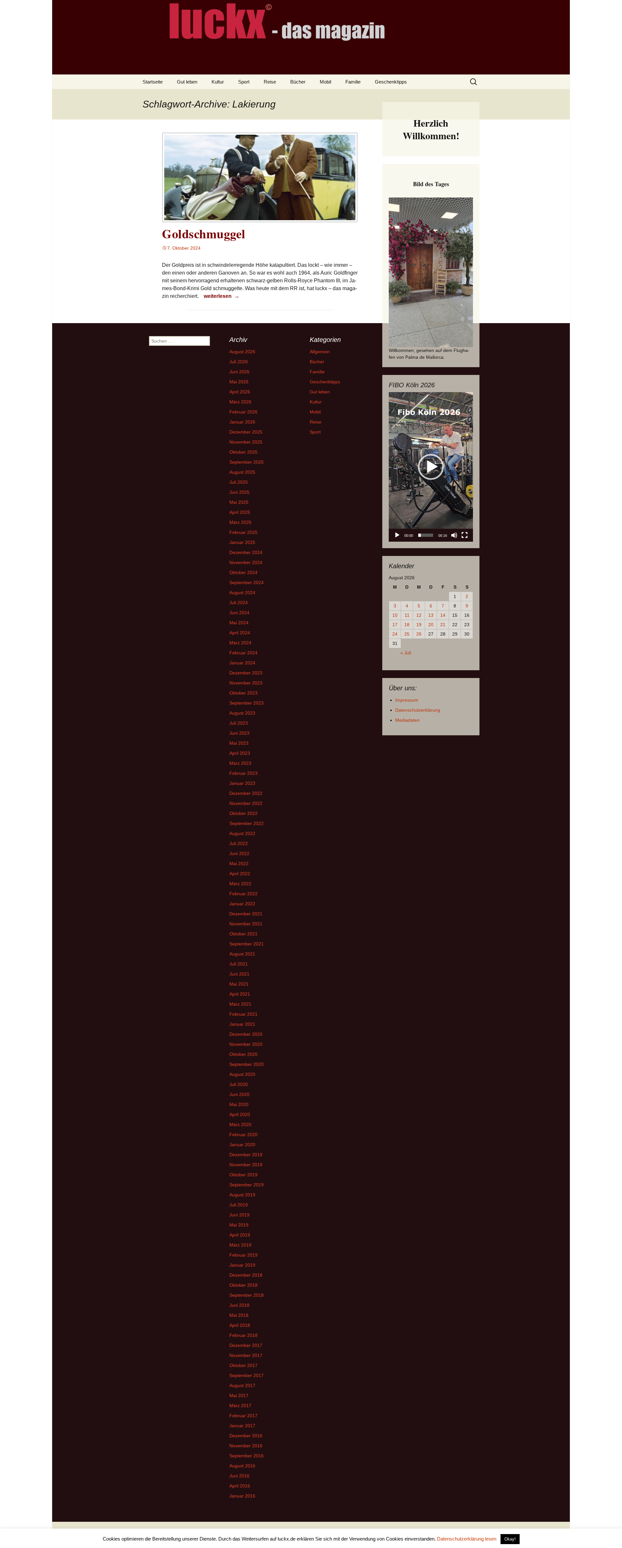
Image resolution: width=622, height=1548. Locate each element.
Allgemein (320, 351)
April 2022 (239, 873)
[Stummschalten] (454, 535)
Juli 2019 (238, 1204)
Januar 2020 (242, 1144)
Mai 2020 (238, 1104)
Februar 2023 (243, 773)
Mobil (325, 82)
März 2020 (240, 1124)
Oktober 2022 (243, 813)
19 (418, 624)
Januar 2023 (242, 783)
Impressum (406, 700)
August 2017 (242, 1385)
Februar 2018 (243, 1335)
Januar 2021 (242, 1024)
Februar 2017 (243, 1415)
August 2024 (242, 592)
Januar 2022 (242, 903)
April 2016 (239, 1485)
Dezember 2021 (245, 913)
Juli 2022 (238, 843)
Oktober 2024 (243, 572)
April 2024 (239, 632)
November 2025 (245, 442)
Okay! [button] (510, 1539)
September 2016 (246, 1455)
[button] (431, 467)
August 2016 (242, 1465)
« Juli (405, 652)
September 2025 (246, 462)
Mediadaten (407, 720)
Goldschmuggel (204, 234)
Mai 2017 (238, 1395)
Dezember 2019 (245, 1154)
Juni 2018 (239, 1305)
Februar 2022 (243, 893)
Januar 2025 (242, 542)
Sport (243, 82)
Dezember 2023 (245, 672)
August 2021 (242, 953)
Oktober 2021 (243, 933)
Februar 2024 (243, 652)
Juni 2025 (239, 492)
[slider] (425, 535)
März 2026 (240, 401)
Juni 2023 (239, 733)
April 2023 (239, 753)
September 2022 (246, 823)
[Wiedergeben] (397, 535)
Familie (353, 82)
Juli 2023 (238, 723)
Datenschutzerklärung (417, 710)
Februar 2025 (243, 532)
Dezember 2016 (245, 1435)
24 (394, 634)
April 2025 (239, 512)
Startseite (153, 82)
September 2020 (246, 1064)
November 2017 (245, 1355)
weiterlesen (222, 296)
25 (406, 634)
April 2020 (239, 1114)
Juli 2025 (238, 482)
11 (407, 615)
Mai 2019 (238, 1224)
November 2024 (245, 562)
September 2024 (246, 582)
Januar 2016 (242, 1495)
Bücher (297, 82)
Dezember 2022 (245, 793)
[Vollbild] (464, 535)
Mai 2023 (238, 743)
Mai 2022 (238, 863)
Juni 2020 (239, 1094)
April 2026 (239, 391)
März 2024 (240, 642)
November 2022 (245, 803)
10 (394, 615)
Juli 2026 (238, 361)
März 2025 (240, 522)
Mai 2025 (238, 502)
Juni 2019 (239, 1214)
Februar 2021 (243, 1014)
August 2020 (242, 1074)
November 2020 (245, 1044)
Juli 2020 (238, 1084)
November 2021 (245, 923)
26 (418, 634)
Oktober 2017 (243, 1365)
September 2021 (246, 943)
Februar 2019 (243, 1255)
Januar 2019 (242, 1265)
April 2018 (239, 1325)
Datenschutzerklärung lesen (466, 1539)
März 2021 (240, 1004)
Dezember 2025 (245, 432)
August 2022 (242, 833)
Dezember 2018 (245, 1275)
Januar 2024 (242, 662)
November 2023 (245, 682)
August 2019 (242, 1194)
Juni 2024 (239, 612)
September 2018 (246, 1295)
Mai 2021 (238, 984)
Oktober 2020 (243, 1054)
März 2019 (240, 1245)
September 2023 (246, 703)
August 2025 (242, 472)
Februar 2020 (243, 1134)
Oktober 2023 (243, 692)
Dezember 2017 (245, 1345)
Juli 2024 (238, 602)
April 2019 (239, 1234)
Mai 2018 (238, 1315)
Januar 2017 (242, 1425)
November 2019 (245, 1164)
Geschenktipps (391, 82)
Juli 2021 (238, 963)
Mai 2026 (238, 381)
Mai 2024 (238, 622)
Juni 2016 (239, 1475)
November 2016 (245, 1445)
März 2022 (240, 883)
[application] (431, 467)
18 (406, 624)
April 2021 (239, 994)
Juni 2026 (239, 371)
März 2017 (240, 1405)
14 (442, 615)
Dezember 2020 (245, 1034)
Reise (270, 82)
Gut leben (187, 82)
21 (442, 624)
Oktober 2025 (243, 452)
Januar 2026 (242, 421)
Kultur (218, 82)
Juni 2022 (239, 853)
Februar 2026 (243, 411)
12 (418, 615)
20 (430, 624)
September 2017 (246, 1375)
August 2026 (242, 351)
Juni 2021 (239, 974)
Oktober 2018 (243, 1285)
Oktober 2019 (243, 1174)
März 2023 (240, 763)
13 (430, 615)
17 (394, 624)
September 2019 (246, 1184)
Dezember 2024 (245, 552)
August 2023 (242, 713)
